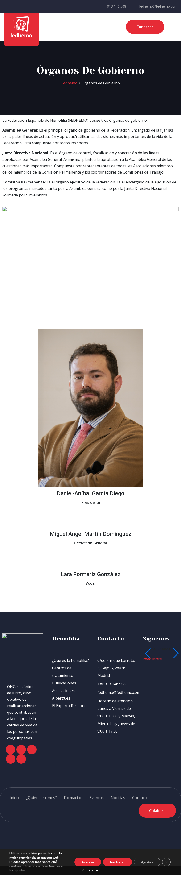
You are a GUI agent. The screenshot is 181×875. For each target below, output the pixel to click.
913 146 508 (116, 6)
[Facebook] (10, 749)
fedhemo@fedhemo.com (158, 6)
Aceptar (88, 862)
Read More (153, 659)
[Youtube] (10, 759)
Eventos (97, 797)
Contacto (140, 797)
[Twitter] (21, 749)
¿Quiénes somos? (41, 797)
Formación (73, 797)
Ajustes (147, 862)
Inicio (14, 797)
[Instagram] (32, 749)
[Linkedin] (21, 759)
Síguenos (156, 638)
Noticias (118, 797)
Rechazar (117, 862)
